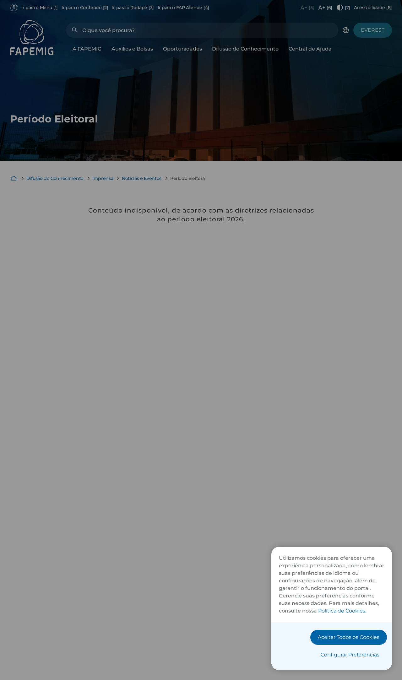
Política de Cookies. (342, 611)
